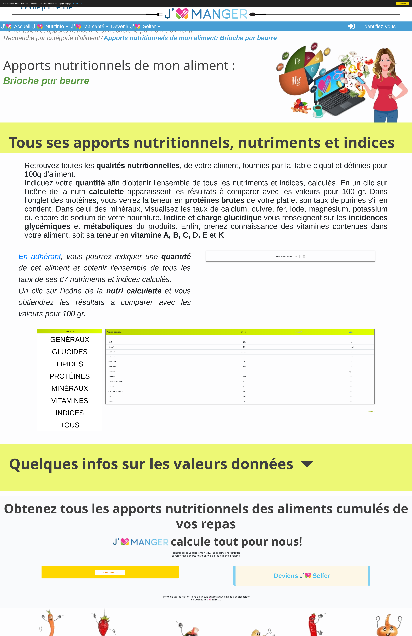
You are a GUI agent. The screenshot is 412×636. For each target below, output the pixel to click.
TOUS (69, 425)
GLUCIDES (70, 352)
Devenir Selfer (134, 26)
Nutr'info (54, 26)
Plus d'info (77, 3)
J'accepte (402, 3)
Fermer (371, 411)
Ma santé (93, 26)
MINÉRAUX (69, 388)
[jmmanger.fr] (88, 13)
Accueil (20, 26)
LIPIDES (69, 364)
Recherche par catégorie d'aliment (51, 37)
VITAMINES (69, 401)
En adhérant (39, 256)
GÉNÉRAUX (69, 339)
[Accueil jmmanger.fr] (206, 14)
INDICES (70, 413)
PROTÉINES (70, 376)
